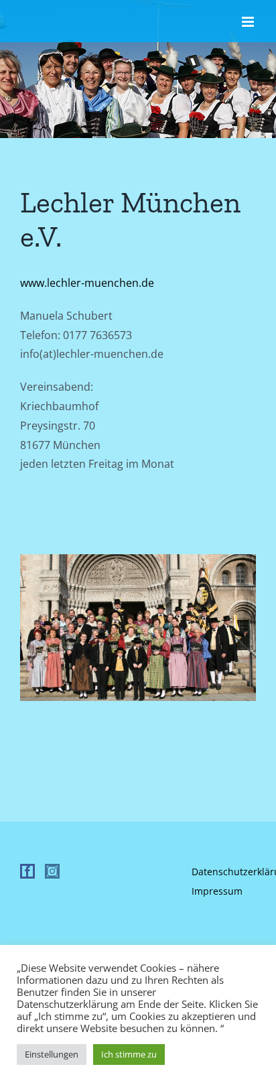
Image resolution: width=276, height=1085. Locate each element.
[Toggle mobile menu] (249, 22)
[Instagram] (52, 871)
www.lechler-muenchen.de (87, 282)
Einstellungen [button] (51, 1054)
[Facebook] (27, 871)
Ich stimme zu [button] (129, 1054)
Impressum (217, 891)
